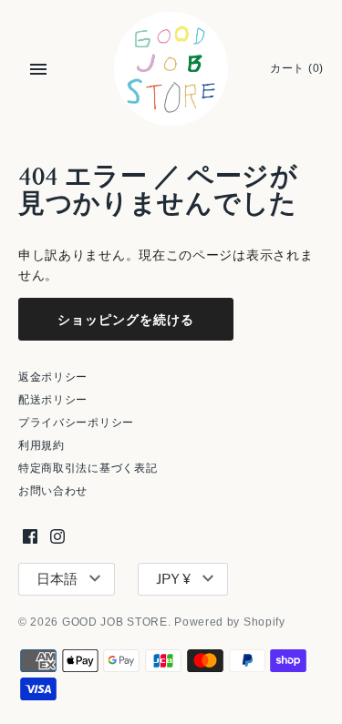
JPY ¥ (173, 579)
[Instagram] (57, 536)
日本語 (57, 579)
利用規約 (41, 445)
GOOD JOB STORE (115, 622)
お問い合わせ (53, 490)
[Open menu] (38, 69)
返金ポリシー (53, 377)
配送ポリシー (53, 399)
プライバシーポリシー (76, 422)
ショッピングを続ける (125, 319)
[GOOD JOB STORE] (171, 69)
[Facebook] (30, 536)
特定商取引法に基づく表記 (87, 468)
